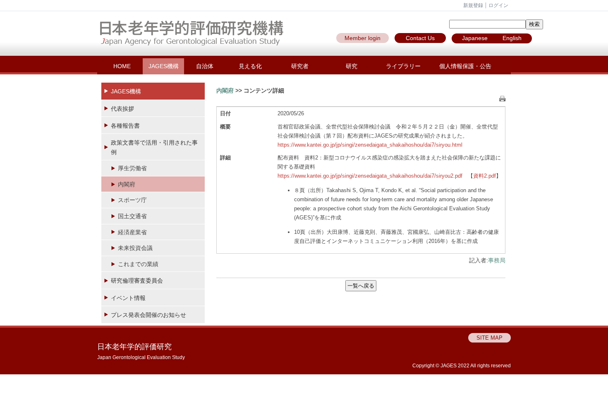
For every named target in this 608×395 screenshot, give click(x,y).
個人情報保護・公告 (465, 66)
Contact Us (420, 38)
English (512, 38)
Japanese (475, 38)
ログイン (498, 5)
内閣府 (126, 184)
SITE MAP (489, 338)
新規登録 (473, 5)
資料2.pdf (484, 176)
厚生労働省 (132, 168)
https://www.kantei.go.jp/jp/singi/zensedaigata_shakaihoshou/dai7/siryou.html (370, 145)
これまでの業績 (138, 264)
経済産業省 (132, 232)
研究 (351, 66)
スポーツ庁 (132, 200)
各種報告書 (125, 125)
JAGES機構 (163, 66)
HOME (122, 66)
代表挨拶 (122, 108)
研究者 (300, 66)
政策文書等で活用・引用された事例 (154, 147)
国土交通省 (132, 216)
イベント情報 (128, 298)
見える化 (250, 66)
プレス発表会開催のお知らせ (148, 315)
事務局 (496, 260)
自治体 (204, 66)
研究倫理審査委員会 (137, 280)
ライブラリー (403, 66)
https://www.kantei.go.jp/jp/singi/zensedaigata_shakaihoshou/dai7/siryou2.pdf (370, 176)
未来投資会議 (135, 248)
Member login (363, 38)
